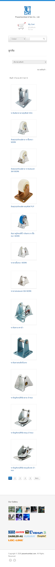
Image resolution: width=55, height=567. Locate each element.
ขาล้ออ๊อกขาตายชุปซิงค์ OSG (21, 113)
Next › (37, 478)
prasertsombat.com (29, 554)
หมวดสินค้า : (42, 70)
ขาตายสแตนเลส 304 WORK (21, 291)
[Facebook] (10, 561)
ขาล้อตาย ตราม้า (17, 328)
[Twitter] (14, 561)
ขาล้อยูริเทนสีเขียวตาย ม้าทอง (22, 398)
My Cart (31, 24)
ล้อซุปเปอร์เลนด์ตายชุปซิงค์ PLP (22, 206)
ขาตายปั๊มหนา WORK (19, 263)
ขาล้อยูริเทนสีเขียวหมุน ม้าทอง (22, 433)
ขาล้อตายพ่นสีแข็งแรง (19, 363)
